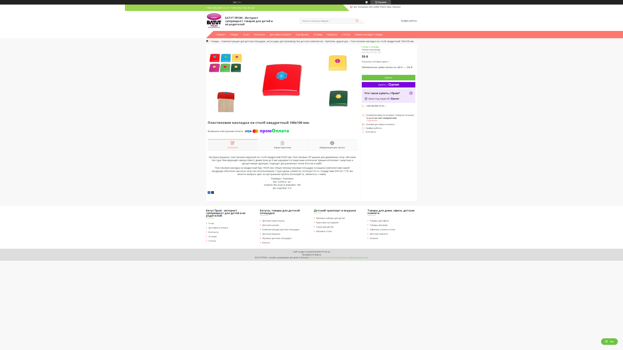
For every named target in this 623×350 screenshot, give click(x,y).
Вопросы (332, 34)
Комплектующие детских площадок (280, 229)
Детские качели (270, 225)
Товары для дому (379, 225)
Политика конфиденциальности (352, 257)
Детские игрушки (271, 233)
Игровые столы (324, 231)
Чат (612, 341)
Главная (220, 34)
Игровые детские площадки (276, 238)
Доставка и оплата (280, 34)
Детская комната (379, 233)
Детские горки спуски (273, 220)
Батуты (266, 242)
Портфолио (302, 34)
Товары (234, 34)
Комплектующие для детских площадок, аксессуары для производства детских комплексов (272, 41)
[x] (212, 192)
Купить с (383, 84)
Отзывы (318, 34)
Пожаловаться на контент (322, 257)
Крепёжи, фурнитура (336, 41)
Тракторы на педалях (327, 222)
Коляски (374, 238)
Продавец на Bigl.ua (311, 254)
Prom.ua (326, 251)
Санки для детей (324, 226)
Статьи (346, 34)
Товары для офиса (379, 220)
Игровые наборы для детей (330, 218)
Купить (388, 77)
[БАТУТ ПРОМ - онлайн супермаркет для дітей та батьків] (214, 21)
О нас (246, 34)
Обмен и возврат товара (369, 34)
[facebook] (209, 192)
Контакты (259, 34)
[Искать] (357, 21)
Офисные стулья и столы (382, 229)
